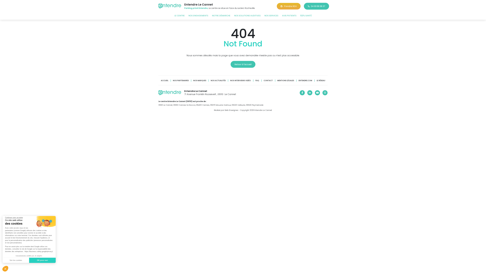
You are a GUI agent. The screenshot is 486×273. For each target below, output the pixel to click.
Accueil (164, 80)
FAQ (257, 80)
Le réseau (321, 80)
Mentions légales (285, 80)
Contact (268, 80)
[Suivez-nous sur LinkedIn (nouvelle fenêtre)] (309, 92)
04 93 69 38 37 (318, 6)
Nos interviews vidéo (240, 80)
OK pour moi (42, 260)
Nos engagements (198, 15)
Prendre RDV (290, 6)
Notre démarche (221, 15)
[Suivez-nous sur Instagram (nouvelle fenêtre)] (325, 92)
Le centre (179, 15)
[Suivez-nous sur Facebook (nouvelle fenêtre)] (302, 92)
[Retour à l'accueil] (169, 6)
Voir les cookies (16, 260)
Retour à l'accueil (243, 64)
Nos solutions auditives (247, 15)
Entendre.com (305, 80)
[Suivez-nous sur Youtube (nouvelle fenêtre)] (317, 92)
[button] (5, 269)
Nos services (271, 15)
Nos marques (199, 80)
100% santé (306, 15)
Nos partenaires (181, 80)
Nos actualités (218, 80)
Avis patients (289, 15)
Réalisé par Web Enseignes (226, 110)
